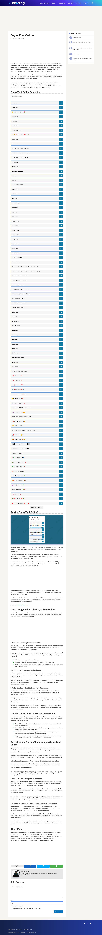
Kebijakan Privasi (28, 929)
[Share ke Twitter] (43, 866)
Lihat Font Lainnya (36, 507)
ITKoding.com (23, 932)
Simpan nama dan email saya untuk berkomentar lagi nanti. (28, 908)
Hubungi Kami (11, 929)
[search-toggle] (92, 3)
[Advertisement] (51, 19)
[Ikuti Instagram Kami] (87, 923)
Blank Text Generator (22, 605)
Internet (78, 3)
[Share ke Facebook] (30, 866)
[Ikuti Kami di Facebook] (84, 923)
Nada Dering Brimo (77, 37)
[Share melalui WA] (56, 866)
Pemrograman (44, 3)
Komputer (62, 3)
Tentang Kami (19, 929)
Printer (86, 3)
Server (53, 3)
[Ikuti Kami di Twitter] (90, 923)
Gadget (70, 3)
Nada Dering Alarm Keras (78, 54)
